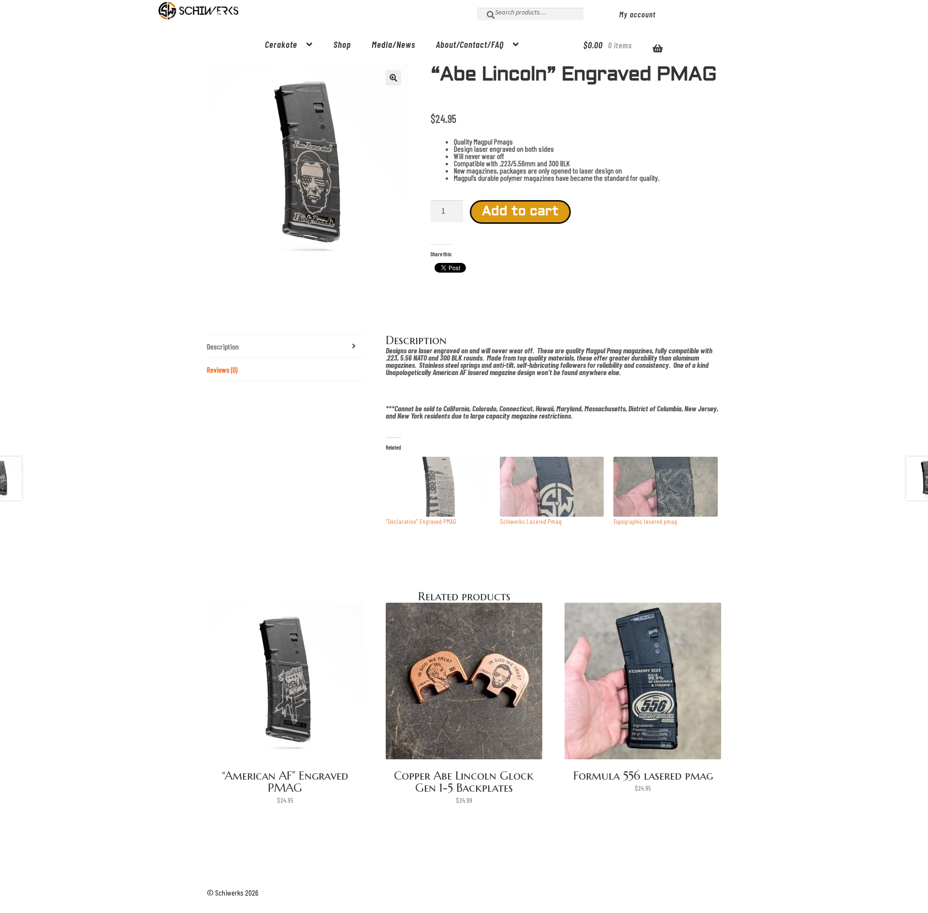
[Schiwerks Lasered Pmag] (552, 486)
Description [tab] (223, 346)
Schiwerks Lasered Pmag (531, 521)
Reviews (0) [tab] (222, 369)
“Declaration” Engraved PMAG (421, 521)
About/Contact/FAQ (470, 44)
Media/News (393, 44)
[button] (393, 78)
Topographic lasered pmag (645, 521)
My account (637, 14)
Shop (342, 44)
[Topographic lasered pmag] (665, 486)
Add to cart (520, 212)
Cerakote (281, 44)
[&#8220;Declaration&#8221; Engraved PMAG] (438, 486)
